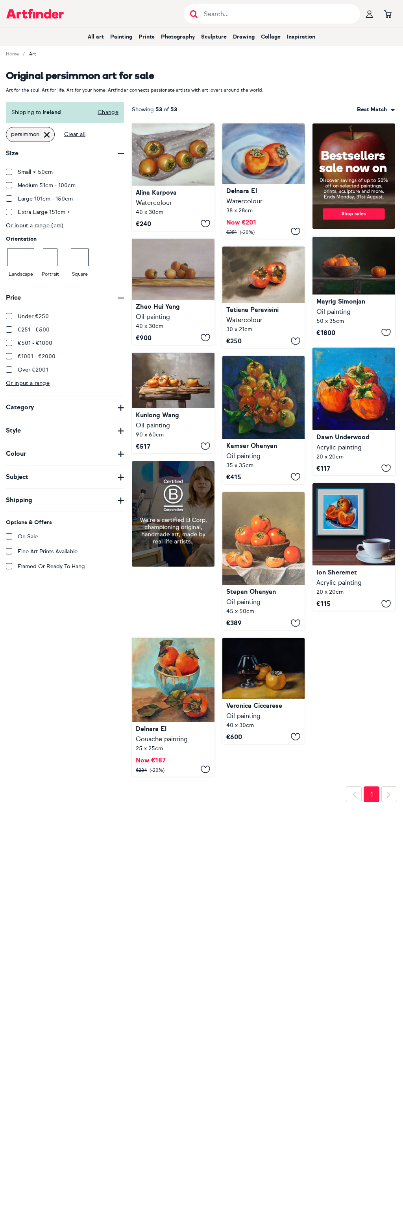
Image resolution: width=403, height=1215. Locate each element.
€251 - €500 (34, 329)
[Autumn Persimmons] (263, 420)
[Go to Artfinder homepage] (35, 14)
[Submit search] (194, 14)
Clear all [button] (74, 134)
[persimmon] (173, 292)
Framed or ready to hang (51, 566)
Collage (271, 36)
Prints (147, 36)
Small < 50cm (35, 172)
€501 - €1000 (35, 343)
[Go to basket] (388, 14)
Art (32, 54)
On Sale (28, 536)
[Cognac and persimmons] (263, 691)
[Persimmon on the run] (353, 288)
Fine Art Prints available (48, 551)
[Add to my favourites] (205, 224)
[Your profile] (369, 14)
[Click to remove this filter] (46, 134)
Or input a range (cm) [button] (35, 225)
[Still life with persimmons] (173, 643)
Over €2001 (33, 369)
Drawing (244, 36)
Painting (121, 36)
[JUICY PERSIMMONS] (353, 547)
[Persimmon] (263, 297)
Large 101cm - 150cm (45, 198)
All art (96, 36)
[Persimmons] (173, 177)
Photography (178, 36)
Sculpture (214, 36)
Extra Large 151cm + (44, 212)
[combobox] (376, 110)
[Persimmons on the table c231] (173, 403)
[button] (376, 110)
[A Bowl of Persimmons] (263, 561)
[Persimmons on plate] (263, 181)
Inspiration (301, 36)
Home (12, 54)
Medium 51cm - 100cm (47, 185)
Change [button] (108, 112)
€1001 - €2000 (36, 356)
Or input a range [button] (28, 383)
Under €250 (33, 316)
